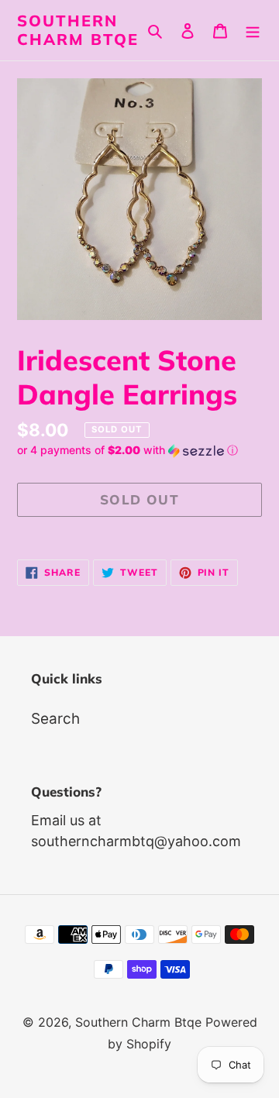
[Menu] (252, 31)
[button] (127, 450)
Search (55, 719)
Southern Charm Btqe (78, 30)
